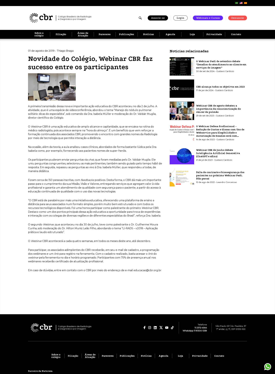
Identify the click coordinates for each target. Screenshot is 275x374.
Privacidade (214, 34)
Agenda (170, 34)
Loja (192, 34)
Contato (236, 34)
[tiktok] (172, 327)
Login (180, 17)
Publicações (126, 34)
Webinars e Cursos (208, 17)
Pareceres (105, 34)
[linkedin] (155, 327)
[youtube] (166, 327)
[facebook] (145, 327)
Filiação (61, 34)
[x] (161, 327)
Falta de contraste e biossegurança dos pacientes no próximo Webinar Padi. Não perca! (220, 175)
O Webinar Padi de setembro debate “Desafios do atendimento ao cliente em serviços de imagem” (221, 64)
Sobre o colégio (38, 34)
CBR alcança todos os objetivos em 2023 (220, 86)
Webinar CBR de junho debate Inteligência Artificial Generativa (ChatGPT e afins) (218, 153)
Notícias (148, 34)
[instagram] (149, 327)
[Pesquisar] (140, 18)
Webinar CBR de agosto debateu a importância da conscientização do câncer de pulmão (218, 108)
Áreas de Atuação (82, 34)
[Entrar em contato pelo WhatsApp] (268, 367)
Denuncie (237, 17)
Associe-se (158, 17)
